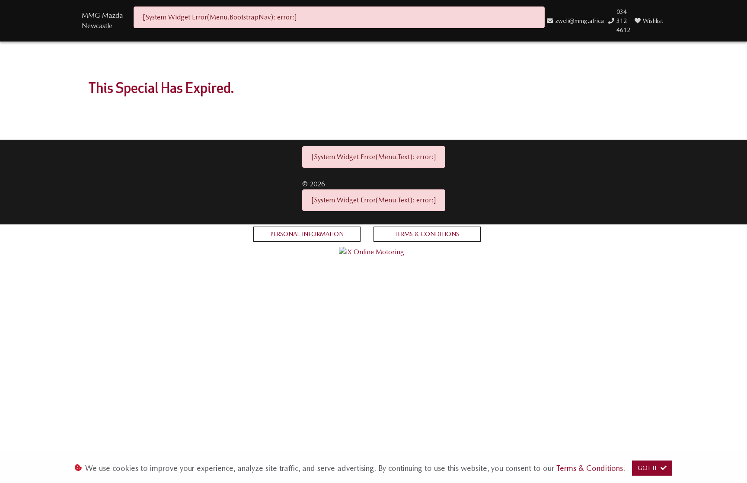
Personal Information (307, 233)
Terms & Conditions (427, 233)
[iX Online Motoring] (374, 251)
